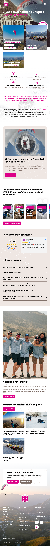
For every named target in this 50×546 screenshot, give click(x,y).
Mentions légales (6, 542)
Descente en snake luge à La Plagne (24, 512)
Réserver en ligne (39, 512)
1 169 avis (14, 246)
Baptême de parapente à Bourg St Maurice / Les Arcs (24, 517)
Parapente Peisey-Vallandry (10, 47)
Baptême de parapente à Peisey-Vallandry (24, 522)
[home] (6, 4)
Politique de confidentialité (13, 542)
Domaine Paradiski (41, 109)
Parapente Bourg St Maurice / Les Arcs (12, 42)
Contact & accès (38, 510)
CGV (20, 542)
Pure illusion (13, 538)
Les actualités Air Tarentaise (23, 530)
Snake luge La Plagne (32, 47)
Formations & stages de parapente (12, 65)
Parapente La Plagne (9, 45)
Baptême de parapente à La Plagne (24, 526)
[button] (45, 4)
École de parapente (23, 510)
